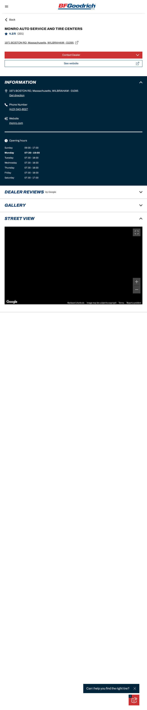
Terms (121, 303)
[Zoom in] (136, 282)
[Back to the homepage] (77, 6)
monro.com (16, 123)
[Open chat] (134, 700)
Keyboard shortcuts (75, 303)
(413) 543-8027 (18, 109)
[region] (73, 265)
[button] (130, 696)
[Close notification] (135, 688)
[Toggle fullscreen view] (136, 232)
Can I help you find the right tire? (107, 688)
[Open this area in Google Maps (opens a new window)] (12, 301)
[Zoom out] (136, 289)
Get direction (16, 95)
